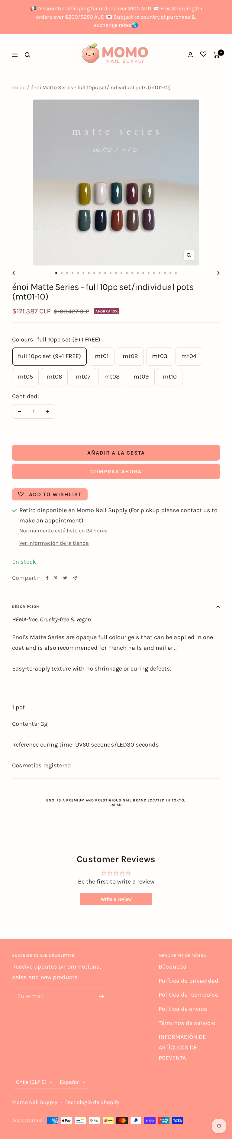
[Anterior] (14, 273)
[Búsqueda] (27, 55)
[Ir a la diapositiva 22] (170, 273)
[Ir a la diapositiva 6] (83, 273)
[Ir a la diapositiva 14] (127, 273)
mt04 (188, 356)
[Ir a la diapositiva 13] (121, 273)
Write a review (116, 899)
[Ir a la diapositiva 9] (100, 273)
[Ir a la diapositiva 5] (78, 273)
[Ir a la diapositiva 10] (105, 273)
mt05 (25, 376)
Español (70, 1082)
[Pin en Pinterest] (55, 578)
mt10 (170, 376)
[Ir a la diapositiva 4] (72, 273)
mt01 (102, 356)
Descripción (25, 606)
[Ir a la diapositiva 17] (143, 273)
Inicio (19, 87)
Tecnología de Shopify (92, 1102)
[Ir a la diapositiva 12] (116, 273)
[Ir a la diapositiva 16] (138, 273)
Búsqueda (172, 966)
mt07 (83, 376)
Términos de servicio (187, 1023)
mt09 (141, 376)
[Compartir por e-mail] (75, 578)
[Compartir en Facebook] (47, 578)
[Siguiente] (217, 273)
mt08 (112, 376)
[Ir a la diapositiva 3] (67, 273)
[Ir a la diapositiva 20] (159, 273)
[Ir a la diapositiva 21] (165, 273)
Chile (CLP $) (31, 1082)
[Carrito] (217, 55)
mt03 (159, 356)
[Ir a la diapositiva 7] (89, 273)
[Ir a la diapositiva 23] (176, 273)
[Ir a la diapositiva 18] (149, 273)
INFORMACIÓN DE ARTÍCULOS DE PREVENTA (182, 1047)
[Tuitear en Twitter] (65, 578)
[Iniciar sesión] (190, 54)
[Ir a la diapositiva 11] (110, 273)
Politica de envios (183, 1008)
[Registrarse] (101, 996)
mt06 (54, 376)
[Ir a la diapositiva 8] (94, 273)
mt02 (130, 356)
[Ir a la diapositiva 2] (62, 273)
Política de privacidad (188, 980)
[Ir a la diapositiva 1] (56, 273)
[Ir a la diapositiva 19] (154, 273)
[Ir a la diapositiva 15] (132, 273)
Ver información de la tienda (54, 543)
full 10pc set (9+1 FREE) (49, 356)
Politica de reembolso (188, 994)
